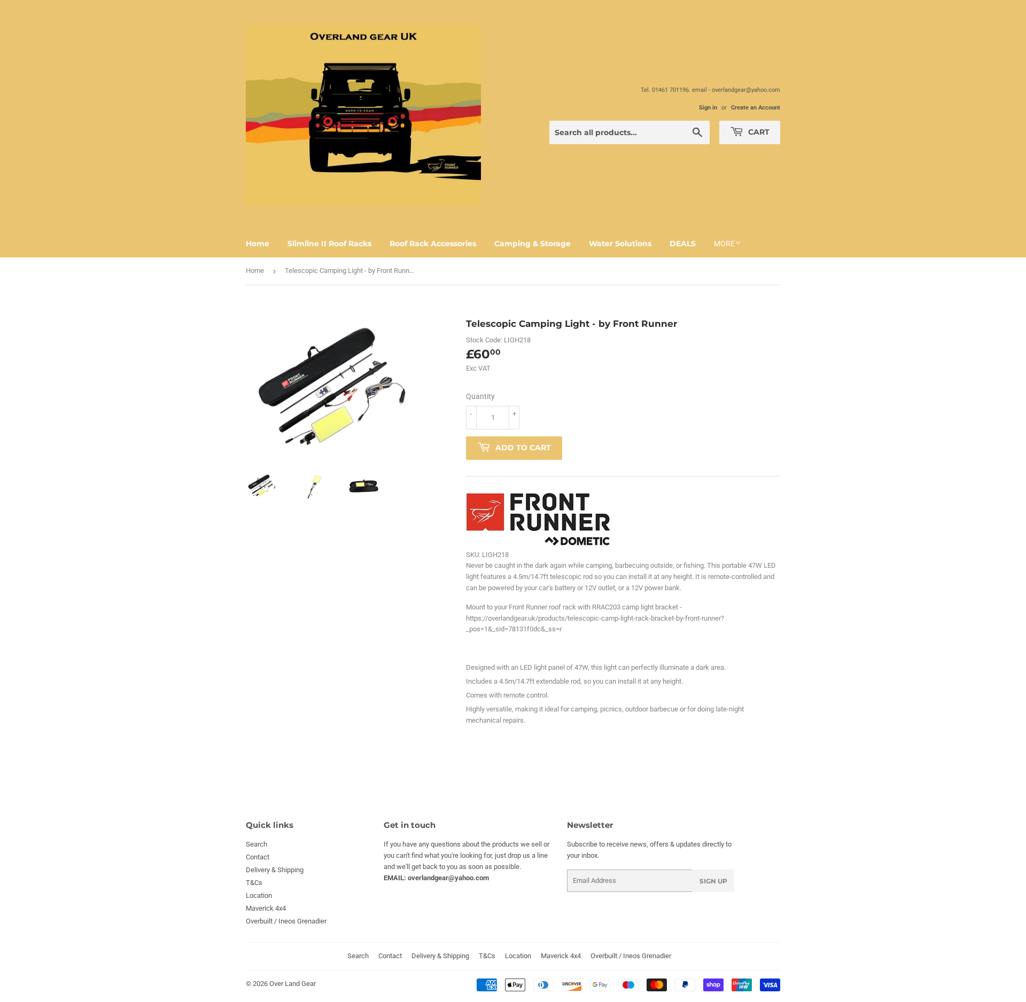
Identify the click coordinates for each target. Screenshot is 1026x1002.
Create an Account (755, 107)
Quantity (480, 396)
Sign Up (713, 881)
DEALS (683, 243)
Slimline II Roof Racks (329, 243)
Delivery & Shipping (275, 870)
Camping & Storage (532, 243)
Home (257, 243)
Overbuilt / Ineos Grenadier (286, 921)
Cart (758, 132)
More (724, 243)
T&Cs (254, 883)
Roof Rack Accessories (433, 243)
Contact (257, 857)
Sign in (708, 107)
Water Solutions (620, 243)
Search (256, 844)
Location (259, 895)
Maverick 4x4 (266, 908)
